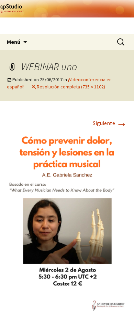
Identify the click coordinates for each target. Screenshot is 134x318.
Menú (13, 41)
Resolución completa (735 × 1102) (71, 87)
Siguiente (110, 123)
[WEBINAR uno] (67, 220)
